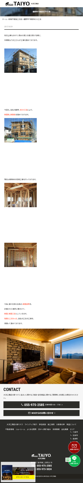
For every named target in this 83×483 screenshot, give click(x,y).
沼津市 (75, 435)
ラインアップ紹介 (31, 424)
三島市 (75, 432)
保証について (71, 424)
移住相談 (42, 424)
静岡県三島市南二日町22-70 (41, 463)
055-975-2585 (44, 465)
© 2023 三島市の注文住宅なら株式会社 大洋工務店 (41, 476)
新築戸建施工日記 (15, 19)
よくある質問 (31, 429)
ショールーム (20, 429)
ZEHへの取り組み (44, 429)
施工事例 (51, 424)
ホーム (4, 19)
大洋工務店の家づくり (15, 424)
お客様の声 (60, 424)
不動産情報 (9, 429)
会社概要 (64, 429)
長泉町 (75, 439)
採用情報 (56, 429)
